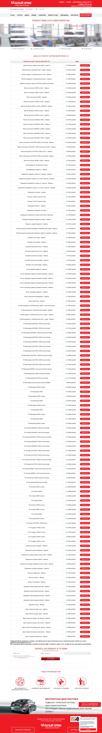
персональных (22, 657)
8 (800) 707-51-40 (85, 4)
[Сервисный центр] (77, 653)
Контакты (74, 15)
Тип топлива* (14, 36)
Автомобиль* (41, 36)
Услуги (19, 15)
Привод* (39, 26)
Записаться (85, 65)
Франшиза (64, 15)
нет (43, 9)
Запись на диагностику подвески (85, 15)
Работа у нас (53, 15)
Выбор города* (68, 28)
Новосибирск (29, 9)
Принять (88, 729)
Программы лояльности (82, 2)
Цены (27, 15)
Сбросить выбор (66, 48)
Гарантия (42, 15)
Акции (68, 2)
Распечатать (88, 48)
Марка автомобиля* (16, 26)
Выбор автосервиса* (70, 33)
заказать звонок (23, 730)
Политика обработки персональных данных (51, 730)
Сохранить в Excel (38, 48)
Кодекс (62, 2)
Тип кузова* (14, 41)
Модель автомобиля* (17, 31)
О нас (12, 15)
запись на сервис (78, 730)
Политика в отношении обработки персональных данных (87, 727)
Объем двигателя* (42, 31)
